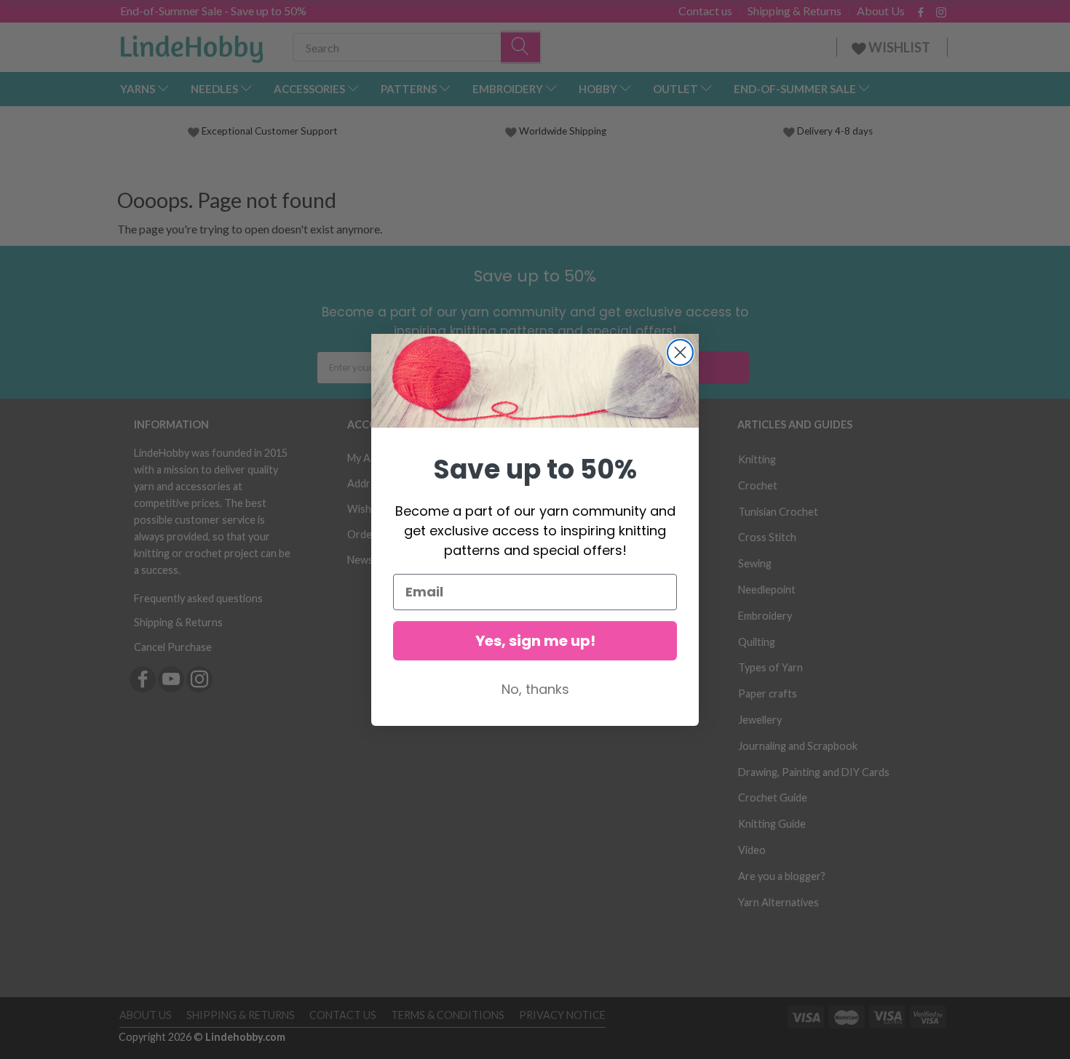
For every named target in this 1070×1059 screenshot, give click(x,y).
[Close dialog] (680, 352)
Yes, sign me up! (535, 641)
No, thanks (535, 689)
